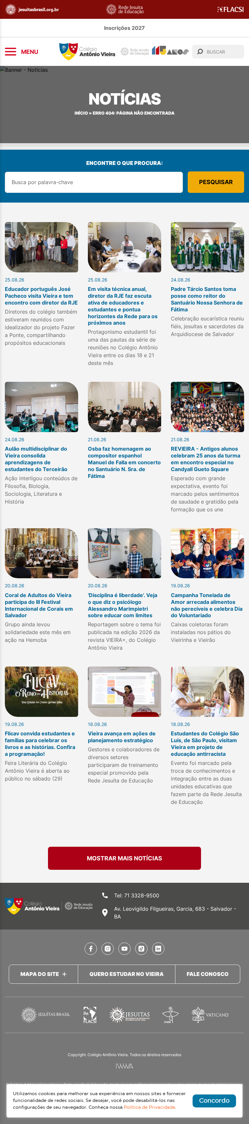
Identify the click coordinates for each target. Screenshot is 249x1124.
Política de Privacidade (149, 1107)
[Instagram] (107, 949)
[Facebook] (91, 949)
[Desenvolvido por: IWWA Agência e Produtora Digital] (124, 1066)
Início (81, 113)
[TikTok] (141, 949)
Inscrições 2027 (124, 28)
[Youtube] (124, 949)
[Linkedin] (158, 949)
